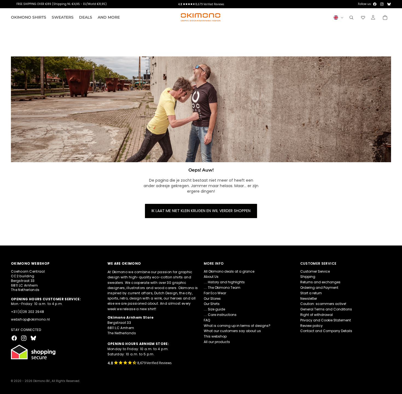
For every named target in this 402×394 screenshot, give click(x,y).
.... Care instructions (220, 314)
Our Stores (212, 298)
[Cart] (385, 18)
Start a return (311, 293)
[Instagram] (382, 4)
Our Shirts (212, 304)
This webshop (215, 336)
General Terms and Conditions (326, 309)
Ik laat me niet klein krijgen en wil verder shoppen (201, 210)
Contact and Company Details (326, 331)
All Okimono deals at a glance (229, 271)
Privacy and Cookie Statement (325, 320)
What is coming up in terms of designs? (237, 325)
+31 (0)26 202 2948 (27, 311)
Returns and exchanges (320, 282)
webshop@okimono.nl (30, 319)
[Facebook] (375, 4)
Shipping (307, 277)
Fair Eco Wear (215, 293)
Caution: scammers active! (323, 304)
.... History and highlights (224, 282)
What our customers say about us (232, 331)
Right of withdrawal (316, 314)
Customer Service (315, 271)
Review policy (311, 325)
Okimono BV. (41, 381)
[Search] (351, 18)
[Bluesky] (389, 4)
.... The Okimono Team (222, 287)
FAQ (207, 320)
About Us (211, 277)
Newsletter (308, 298)
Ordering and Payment (319, 287)
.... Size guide (214, 309)
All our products (217, 341)
